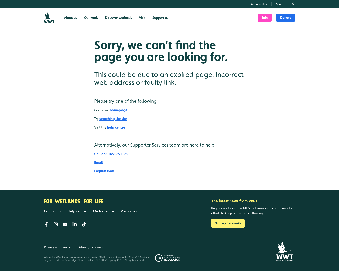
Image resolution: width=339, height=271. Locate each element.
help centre (116, 127)
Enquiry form (104, 171)
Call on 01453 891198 (111, 154)
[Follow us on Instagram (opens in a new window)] (55, 224)
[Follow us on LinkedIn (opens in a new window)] (74, 224)
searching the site (113, 119)
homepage (118, 110)
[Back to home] (284, 251)
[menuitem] (265, 18)
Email (98, 162)
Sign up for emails (228, 223)
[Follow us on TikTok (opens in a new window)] (84, 224)
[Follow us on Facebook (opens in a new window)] (46, 224)
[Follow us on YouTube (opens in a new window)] (65, 224)
